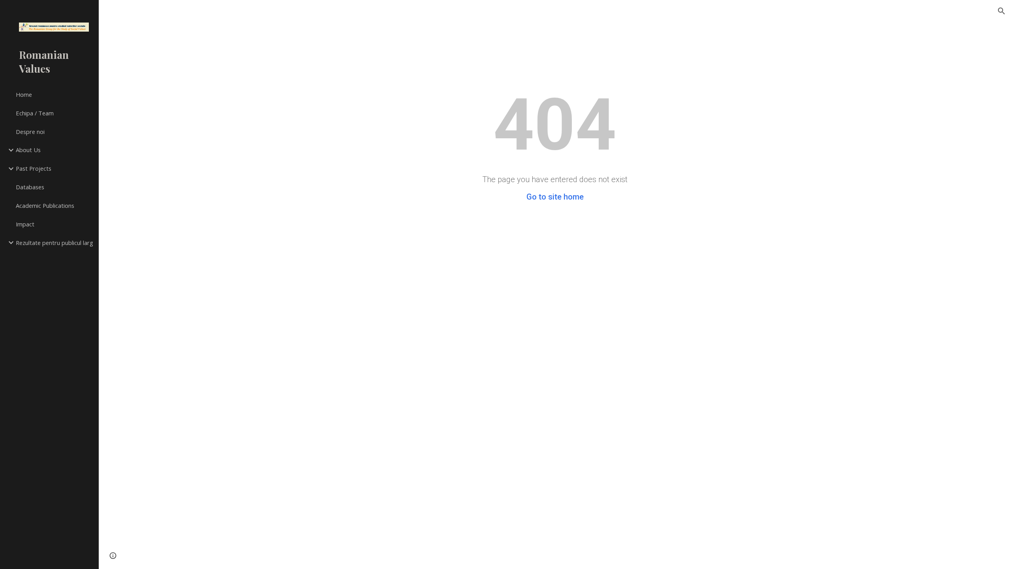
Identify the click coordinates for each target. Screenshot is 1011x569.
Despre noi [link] (30, 132)
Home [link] (24, 94)
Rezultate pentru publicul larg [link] (54, 243)
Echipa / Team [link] (35, 113)
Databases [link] (30, 187)
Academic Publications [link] (45, 205)
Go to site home (555, 197)
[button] (1001, 11)
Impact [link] (25, 224)
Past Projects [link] (33, 168)
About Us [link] (28, 150)
